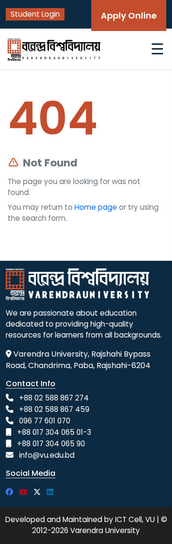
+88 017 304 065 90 (51, 444)
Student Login (35, 14)
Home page (96, 207)
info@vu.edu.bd (47, 455)
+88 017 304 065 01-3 (54, 432)
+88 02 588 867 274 (54, 398)
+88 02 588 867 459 (54, 409)
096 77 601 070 (44, 421)
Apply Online (129, 15)
